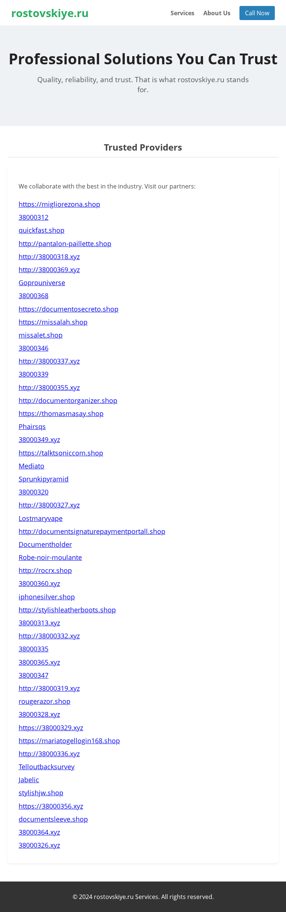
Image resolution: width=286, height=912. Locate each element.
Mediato (31, 465)
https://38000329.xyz (51, 727)
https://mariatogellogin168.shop (69, 740)
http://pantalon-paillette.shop (65, 243)
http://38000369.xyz (49, 269)
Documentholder (45, 544)
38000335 (33, 648)
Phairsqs (32, 426)
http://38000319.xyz (49, 688)
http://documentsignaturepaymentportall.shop (92, 531)
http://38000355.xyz (49, 387)
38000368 (33, 295)
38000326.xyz (39, 845)
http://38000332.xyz (49, 635)
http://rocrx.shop (45, 570)
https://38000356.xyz (51, 806)
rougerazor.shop (44, 701)
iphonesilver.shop (47, 596)
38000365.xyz (39, 662)
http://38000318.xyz (49, 256)
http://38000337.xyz (49, 361)
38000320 (33, 491)
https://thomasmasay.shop (61, 413)
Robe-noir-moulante (50, 557)
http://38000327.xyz (49, 504)
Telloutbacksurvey (46, 766)
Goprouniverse (42, 282)
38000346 (33, 348)
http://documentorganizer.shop (68, 400)
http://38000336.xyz (49, 753)
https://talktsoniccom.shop (61, 452)
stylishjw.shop (41, 792)
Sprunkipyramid (44, 478)
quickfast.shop (41, 230)
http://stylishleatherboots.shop (67, 609)
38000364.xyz (39, 832)
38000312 (33, 217)
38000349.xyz (39, 439)
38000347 (33, 675)
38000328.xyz (39, 714)
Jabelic (29, 779)
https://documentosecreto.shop (68, 308)
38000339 (33, 374)
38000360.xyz (39, 583)
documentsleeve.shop (53, 819)
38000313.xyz (39, 622)
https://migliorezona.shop (59, 204)
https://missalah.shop (53, 322)
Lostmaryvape (41, 518)
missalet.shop (41, 335)
